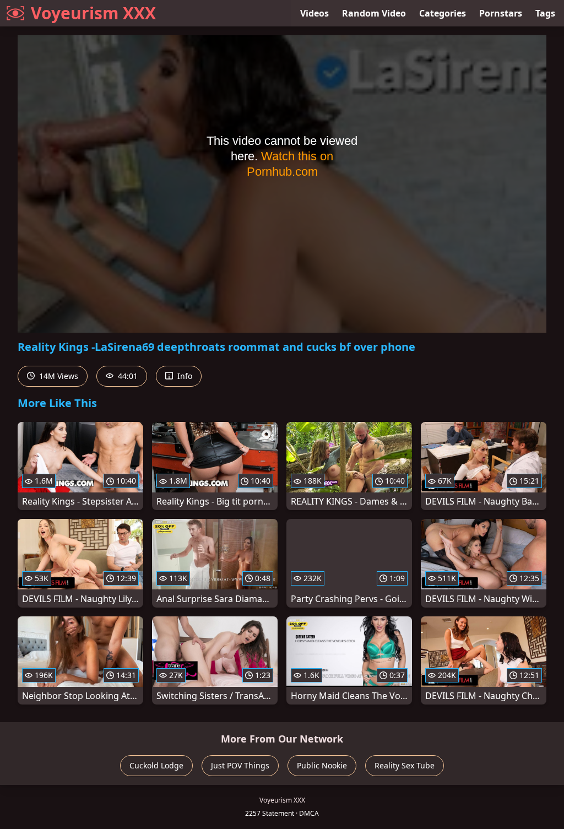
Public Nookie (322, 765)
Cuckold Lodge (156, 765)
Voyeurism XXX (93, 13)
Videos (314, 13)
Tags (545, 13)
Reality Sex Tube (405, 765)
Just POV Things (240, 765)
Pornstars (500, 13)
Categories (442, 13)
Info (183, 376)
